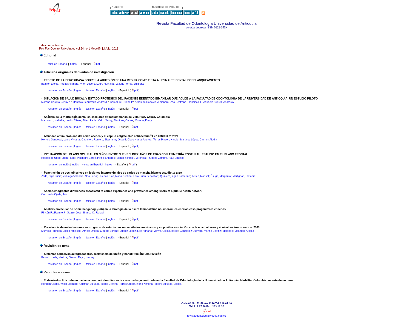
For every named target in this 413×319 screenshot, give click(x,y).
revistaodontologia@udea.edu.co (206, 315)
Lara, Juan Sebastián (145, 176)
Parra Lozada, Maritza (54, 257)
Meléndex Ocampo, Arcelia (238, 230)
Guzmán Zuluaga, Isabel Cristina (98, 283)
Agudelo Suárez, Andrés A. (218, 102)
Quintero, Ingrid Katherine (175, 176)
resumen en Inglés (59, 164)
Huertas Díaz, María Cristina (115, 176)
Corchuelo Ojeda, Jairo (54, 194)
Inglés (73, 63)
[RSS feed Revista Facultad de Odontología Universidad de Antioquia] (203, 13)
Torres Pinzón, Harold (166, 139)
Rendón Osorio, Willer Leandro (59, 283)
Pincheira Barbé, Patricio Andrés (96, 157)
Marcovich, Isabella (52, 120)
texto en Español (58, 63)
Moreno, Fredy (143, 120)
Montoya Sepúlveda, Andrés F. (90, 102)
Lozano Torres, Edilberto (130, 83)
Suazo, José (74, 212)
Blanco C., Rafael (93, 212)
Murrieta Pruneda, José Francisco (61, 230)
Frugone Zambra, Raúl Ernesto (166, 157)
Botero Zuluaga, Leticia (168, 283)
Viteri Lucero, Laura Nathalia (97, 83)
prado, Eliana (73, 120)
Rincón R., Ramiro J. (53, 212)
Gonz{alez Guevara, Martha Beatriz (200, 230)
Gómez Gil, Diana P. (121, 102)
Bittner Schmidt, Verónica (131, 157)
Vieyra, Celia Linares (166, 230)
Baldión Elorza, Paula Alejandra (60, 83)
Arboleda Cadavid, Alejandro (152, 102)
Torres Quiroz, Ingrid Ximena (136, 283)
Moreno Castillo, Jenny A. (56, 102)
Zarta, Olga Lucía (51, 176)
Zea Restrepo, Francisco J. (186, 102)
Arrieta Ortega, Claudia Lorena (100, 230)
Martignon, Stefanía (244, 176)
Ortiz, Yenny (105, 120)
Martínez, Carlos (123, 120)
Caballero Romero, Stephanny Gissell (104, 139)
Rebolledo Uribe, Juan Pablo (58, 157)
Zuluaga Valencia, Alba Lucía (80, 176)
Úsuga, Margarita (221, 176)
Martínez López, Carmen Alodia (198, 139)
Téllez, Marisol (200, 176)
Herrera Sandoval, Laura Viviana (60, 139)
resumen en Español (60, 90)
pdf (98, 63)
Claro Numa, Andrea (139, 139)
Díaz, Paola (90, 120)
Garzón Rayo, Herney (81, 257)
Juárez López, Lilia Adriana (136, 230)
